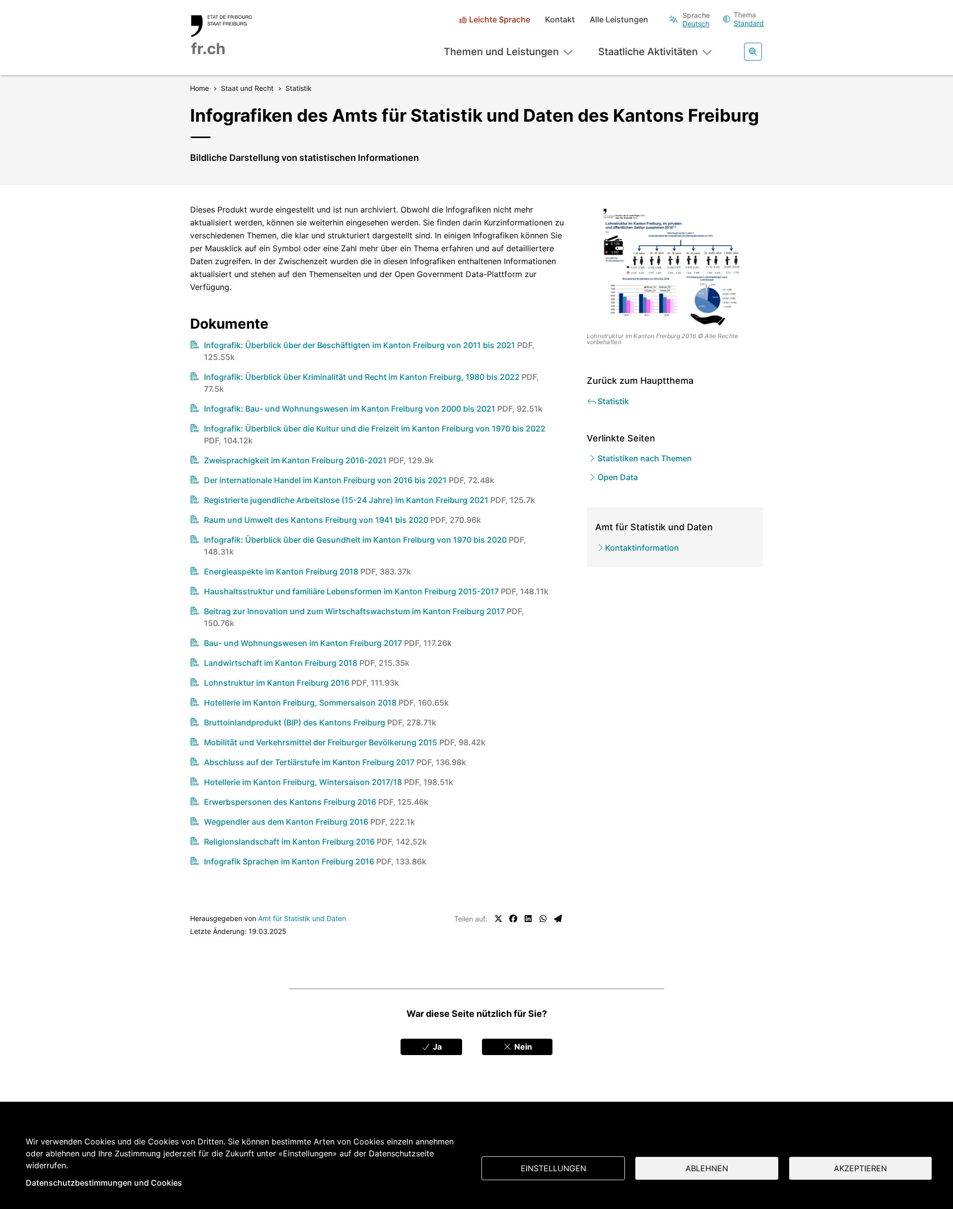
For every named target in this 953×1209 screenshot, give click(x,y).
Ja (436, 1047)
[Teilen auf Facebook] (513, 919)
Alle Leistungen (619, 19)
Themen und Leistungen (501, 52)
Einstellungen (553, 1168)
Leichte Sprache (499, 19)
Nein (522, 1047)
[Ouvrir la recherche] (753, 52)
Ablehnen (706, 1168)
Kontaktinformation (642, 548)
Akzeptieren (860, 1168)
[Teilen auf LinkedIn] (528, 919)
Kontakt (560, 19)
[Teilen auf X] (498, 919)
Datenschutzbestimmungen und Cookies (104, 1183)
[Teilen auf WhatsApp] (543, 919)
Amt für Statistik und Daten (302, 918)
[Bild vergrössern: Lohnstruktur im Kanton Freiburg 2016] (675, 266)
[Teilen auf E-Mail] (558, 919)
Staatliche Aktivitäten (648, 52)
